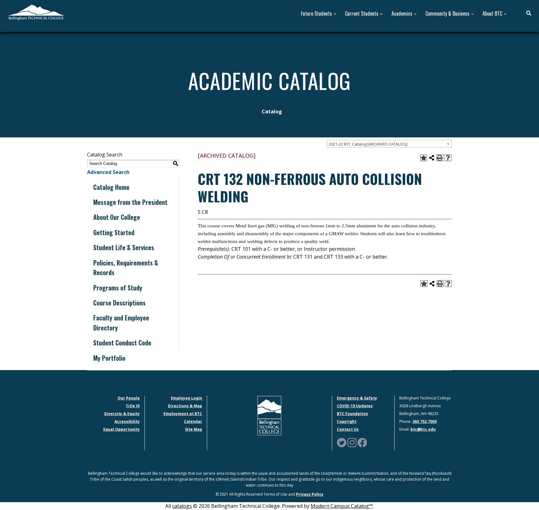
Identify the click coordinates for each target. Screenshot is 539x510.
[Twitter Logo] (341, 442)
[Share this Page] (431, 157)
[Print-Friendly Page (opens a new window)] (439, 157)
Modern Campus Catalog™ (342, 506)
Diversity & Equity (122, 413)
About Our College (116, 217)
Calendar (193, 421)
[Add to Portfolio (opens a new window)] (423, 157)
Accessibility (127, 421)
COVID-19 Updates (355, 405)
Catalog (272, 111)
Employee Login (186, 398)
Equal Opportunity (121, 429)
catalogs (182, 506)
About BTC (492, 14)
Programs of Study (117, 287)
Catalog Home (111, 187)
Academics (401, 14)
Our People (129, 398)
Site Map (193, 429)
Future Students (316, 14)
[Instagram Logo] (352, 442)
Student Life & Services (123, 247)
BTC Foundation (352, 413)
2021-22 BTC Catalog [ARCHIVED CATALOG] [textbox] (368, 144)
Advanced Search (108, 172)
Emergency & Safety (357, 398)
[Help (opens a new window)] (447, 157)
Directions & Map (185, 405)
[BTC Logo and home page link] (36, 11)
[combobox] (389, 143)
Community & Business (447, 14)
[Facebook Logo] (362, 442)
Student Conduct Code (122, 342)
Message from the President (130, 202)
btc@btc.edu (423, 429)
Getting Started (113, 232)
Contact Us (348, 429)
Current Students (361, 14)
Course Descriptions (119, 302)
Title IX (133, 405)
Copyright (347, 421)
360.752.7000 (424, 421)
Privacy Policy (309, 494)
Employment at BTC (182, 413)
